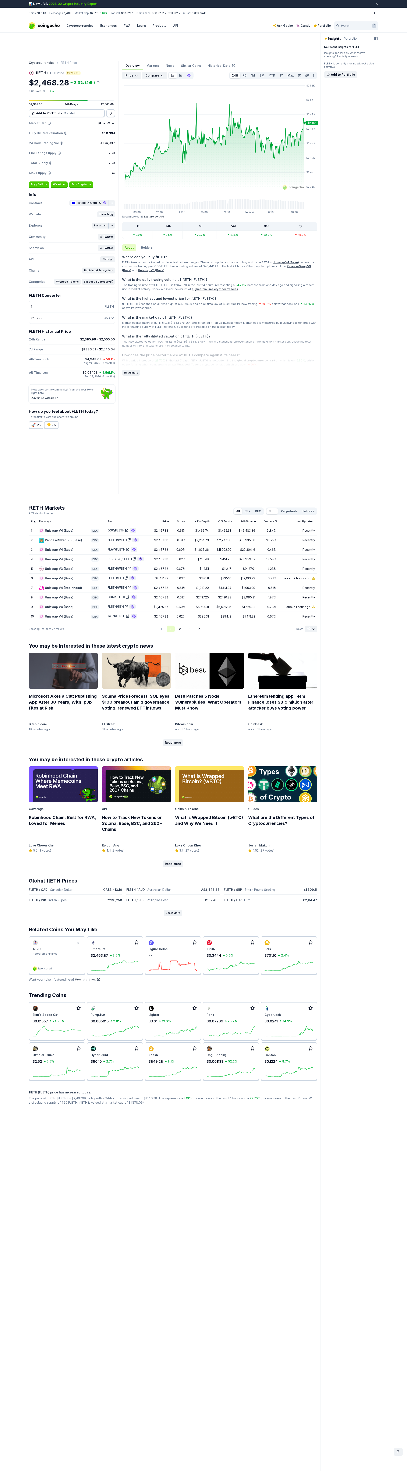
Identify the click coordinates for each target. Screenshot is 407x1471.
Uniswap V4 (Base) (286, 262)
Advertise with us (43, 398)
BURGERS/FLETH (119, 559)
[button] (106, 214)
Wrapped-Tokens (189, 364)
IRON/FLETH (116, 616)
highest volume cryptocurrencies (215, 289)
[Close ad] (78, 943)
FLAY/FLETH (116, 549)
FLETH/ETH (115, 578)
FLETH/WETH (117, 540)
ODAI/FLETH (116, 597)
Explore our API (154, 216)
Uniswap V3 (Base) (151, 270)
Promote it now (85, 979)
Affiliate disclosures (41, 513)
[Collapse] (375, 38)
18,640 (41, 13)
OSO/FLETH (115, 530)
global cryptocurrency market (258, 360)
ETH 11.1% (173, 13)
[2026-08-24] (299, 75)
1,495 (67, 13)
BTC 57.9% (159, 13)
